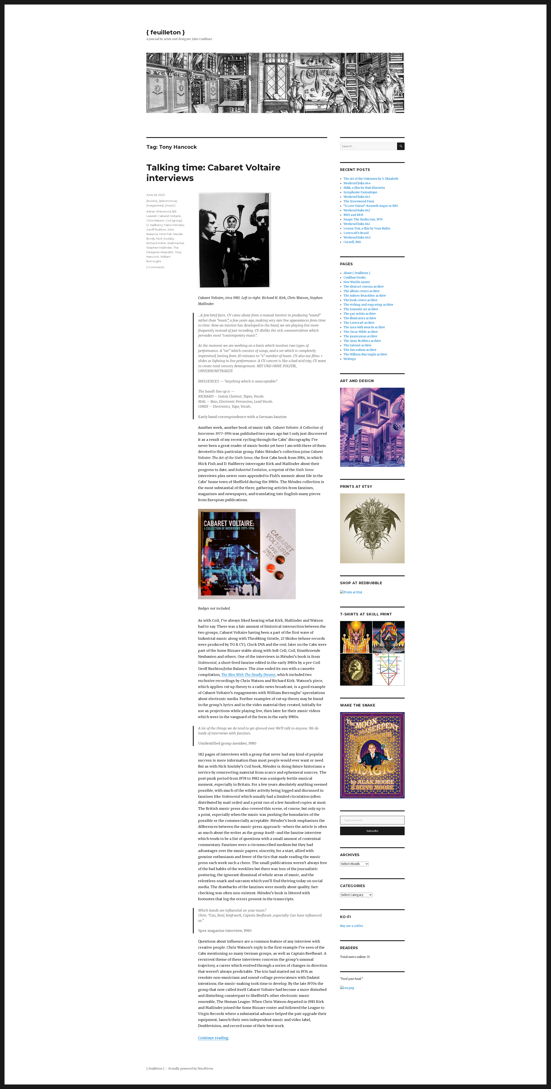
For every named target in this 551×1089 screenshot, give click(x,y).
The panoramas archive (360, 336)
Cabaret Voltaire (169, 216)
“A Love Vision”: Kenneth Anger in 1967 (371, 206)
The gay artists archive (360, 314)
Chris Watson (155, 220)
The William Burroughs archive (365, 354)
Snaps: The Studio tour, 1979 (363, 219)
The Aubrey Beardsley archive (365, 295)
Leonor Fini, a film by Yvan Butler (367, 228)
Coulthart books (355, 277)
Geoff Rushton (156, 229)
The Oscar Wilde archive (361, 332)
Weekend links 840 (357, 237)
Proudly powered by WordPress (190, 1068)
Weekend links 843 (357, 197)
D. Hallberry (154, 225)
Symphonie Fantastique (360, 192)
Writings (350, 359)
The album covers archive (362, 291)
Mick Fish (165, 234)
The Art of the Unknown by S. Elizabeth (371, 179)
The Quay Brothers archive (362, 341)
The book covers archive (361, 300)
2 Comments (155, 267)
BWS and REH (353, 215)
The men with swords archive (364, 327)
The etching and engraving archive (368, 305)
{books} (151, 201)
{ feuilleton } (165, 32)
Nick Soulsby (165, 238)
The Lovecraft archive (359, 323)
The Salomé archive (357, 345)
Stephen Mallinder (159, 247)
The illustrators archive (360, 318)
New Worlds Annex (357, 282)
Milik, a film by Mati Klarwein (364, 188)
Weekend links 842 (357, 210)
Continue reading (213, 1038)
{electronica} (168, 201)
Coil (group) (174, 220)
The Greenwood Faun (359, 201)
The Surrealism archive (360, 350)
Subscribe (372, 830)
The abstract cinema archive (364, 286)
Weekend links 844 (357, 183)
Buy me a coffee (351, 926)
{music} (170, 205)
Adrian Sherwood (158, 211)
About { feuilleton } (357, 273)
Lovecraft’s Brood (356, 233)
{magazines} (155, 205)
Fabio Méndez (174, 225)
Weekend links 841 (357, 224)
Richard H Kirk (156, 243)
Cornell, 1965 (352, 242)
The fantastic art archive (361, 309)
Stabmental (175, 243)
